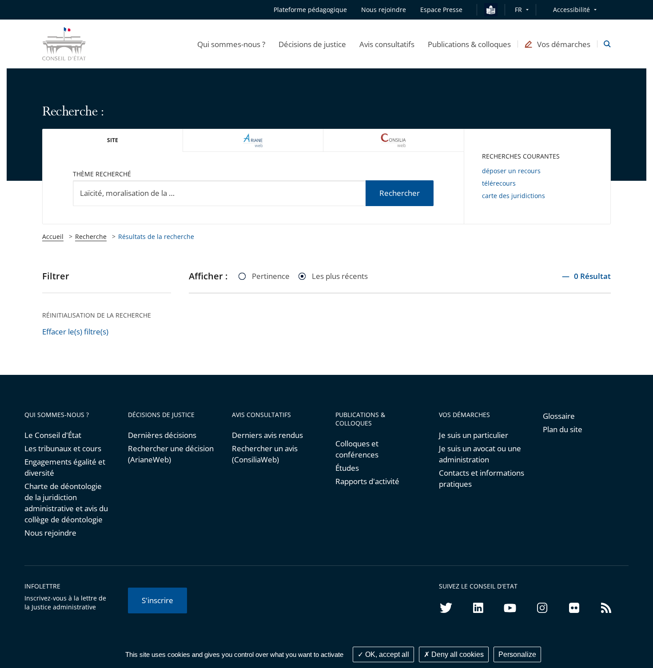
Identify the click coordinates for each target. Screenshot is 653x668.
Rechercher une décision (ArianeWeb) (171, 454)
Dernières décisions (162, 435)
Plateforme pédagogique (310, 9)
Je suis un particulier (473, 435)
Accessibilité (571, 9)
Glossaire (559, 416)
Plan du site (562, 429)
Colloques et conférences (356, 449)
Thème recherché (102, 174)
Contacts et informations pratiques (481, 478)
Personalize (517, 654)
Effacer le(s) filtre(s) (75, 331)
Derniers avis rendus (267, 435)
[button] (231, 44)
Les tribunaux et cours (62, 448)
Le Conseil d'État (52, 435)
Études (347, 468)
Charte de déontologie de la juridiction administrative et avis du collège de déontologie (66, 503)
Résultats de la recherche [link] (156, 236)
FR (518, 9)
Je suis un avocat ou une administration (480, 454)
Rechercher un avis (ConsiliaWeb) (265, 454)
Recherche (91, 236)
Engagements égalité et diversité (64, 467)
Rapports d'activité (367, 481)
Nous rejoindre (50, 533)
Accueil (53, 236)
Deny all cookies (457, 654)
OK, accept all (386, 654)
